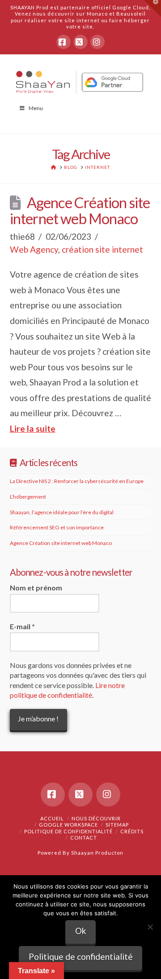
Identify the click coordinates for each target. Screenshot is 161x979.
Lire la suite (32, 428)
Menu (36, 108)
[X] (80, 42)
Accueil (52, 818)
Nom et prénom (36, 587)
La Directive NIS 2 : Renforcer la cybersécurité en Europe (77, 481)
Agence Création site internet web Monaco (80, 210)
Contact (83, 837)
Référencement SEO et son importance (57, 527)
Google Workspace (68, 824)
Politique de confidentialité (68, 831)
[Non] (149, 926)
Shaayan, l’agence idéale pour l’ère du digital (62, 512)
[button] (152, 8)
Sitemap (117, 824)
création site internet (102, 249)
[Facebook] (63, 42)
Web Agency (34, 249)
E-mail (22, 626)
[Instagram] (97, 42)
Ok (80, 931)
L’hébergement (28, 496)
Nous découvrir (96, 818)
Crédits (132, 831)
